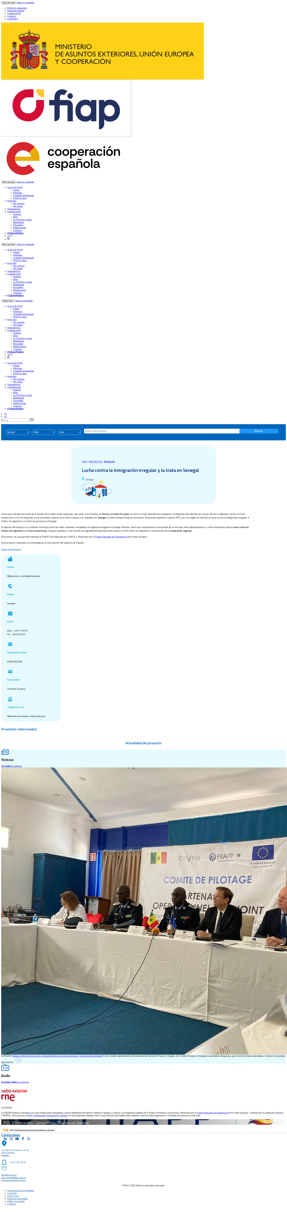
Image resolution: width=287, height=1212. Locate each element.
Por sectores (19, 203)
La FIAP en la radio (22, 219)
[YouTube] (17, 1139)
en (5, 414)
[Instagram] (11, 1139)
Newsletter (18, 225)
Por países (18, 206)
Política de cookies (16, 1201)
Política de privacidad (17, 1198)
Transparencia (13, 209)
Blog (15, 217)
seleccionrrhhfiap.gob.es (13, 1177)
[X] (28, 1139)
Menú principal (8, 3)
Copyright (12, 1193)
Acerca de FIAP (15, 187)
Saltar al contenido (25, 2)
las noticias (11, 766)
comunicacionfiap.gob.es (13, 1180)
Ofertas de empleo (15, 10)
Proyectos (11, 201)
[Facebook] (23, 1139)
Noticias (17, 214)
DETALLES (109, 461)
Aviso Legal (13, 1196)
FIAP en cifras (20, 198)
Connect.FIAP (14, 13)
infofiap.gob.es (9, 1175)
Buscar (259, 431)
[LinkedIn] (5, 1139)
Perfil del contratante (17, 8)
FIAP (84, 461)
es (5, 416)
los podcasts (15, 1082)
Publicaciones (19, 227)
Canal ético (12, 19)
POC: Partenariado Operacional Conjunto (47, 1115)
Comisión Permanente (23, 195)
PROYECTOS (96, 461)
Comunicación (14, 211)
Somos (16, 190)
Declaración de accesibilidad (20, 1190)
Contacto (11, 16)
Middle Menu (7, 301)
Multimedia (18, 222)
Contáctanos (10, 1135)
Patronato (17, 192)
